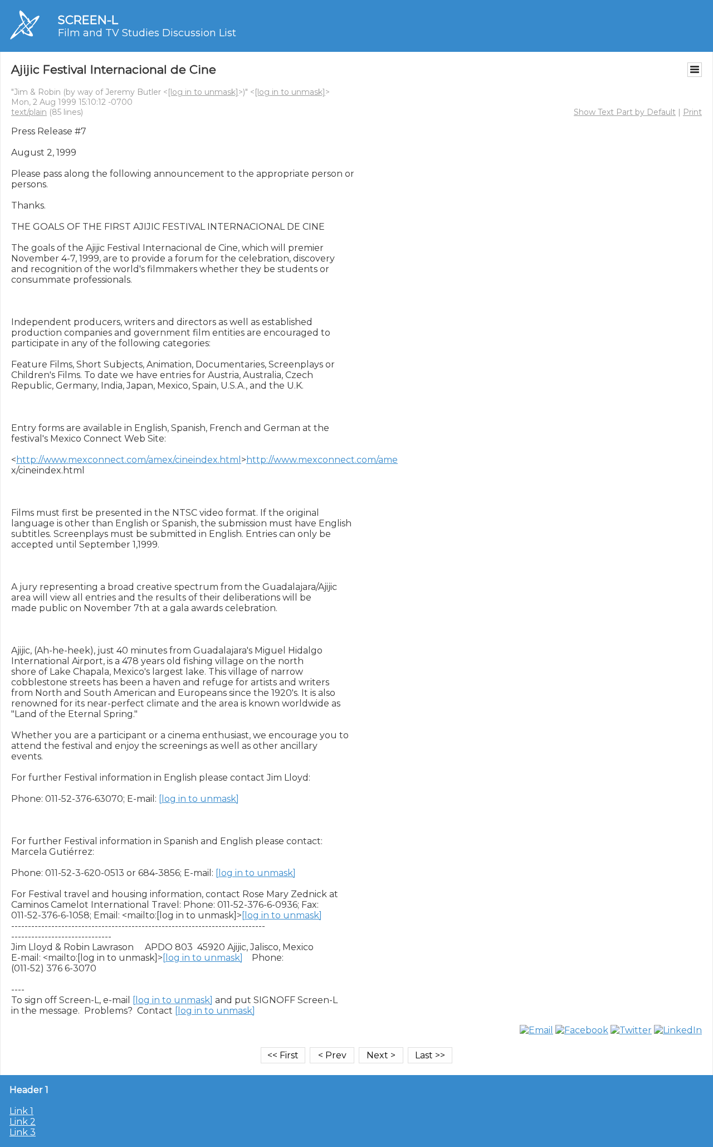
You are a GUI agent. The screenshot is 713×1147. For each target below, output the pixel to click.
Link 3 (22, 1132)
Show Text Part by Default (625, 112)
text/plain (29, 112)
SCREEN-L (88, 20)
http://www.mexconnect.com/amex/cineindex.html (128, 459)
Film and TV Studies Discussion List (147, 33)
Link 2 (22, 1121)
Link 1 (21, 1111)
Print (692, 112)
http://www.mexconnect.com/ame (322, 459)
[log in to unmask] (203, 92)
